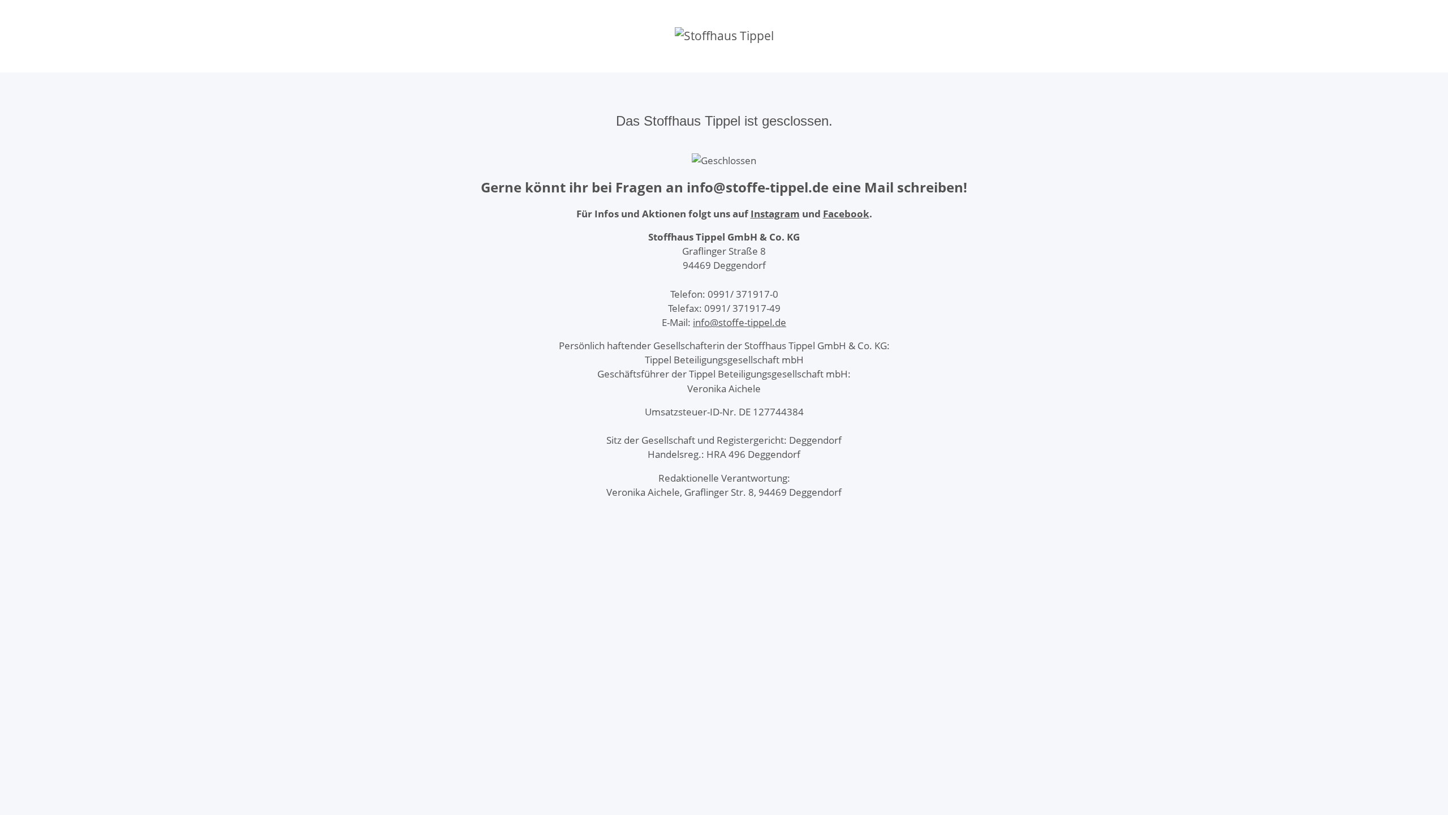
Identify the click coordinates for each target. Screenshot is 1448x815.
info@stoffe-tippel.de (739, 322)
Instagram (775, 213)
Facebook (846, 213)
